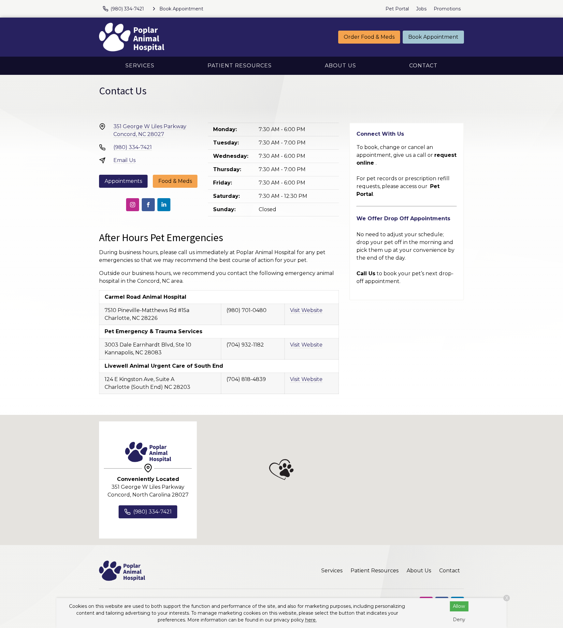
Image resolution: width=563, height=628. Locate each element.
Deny (459, 619)
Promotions (447, 9)
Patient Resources (240, 65)
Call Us (365, 273)
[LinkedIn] (163, 204)
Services (139, 65)
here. (311, 620)
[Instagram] (132, 204)
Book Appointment (433, 37)
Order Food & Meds (369, 37)
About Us (340, 65)
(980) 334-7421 (132, 147)
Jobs (421, 9)
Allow (459, 606)
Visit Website (306, 310)
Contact (423, 65)
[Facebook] (148, 204)
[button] (281, 469)
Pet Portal (397, 9)
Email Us (124, 160)
